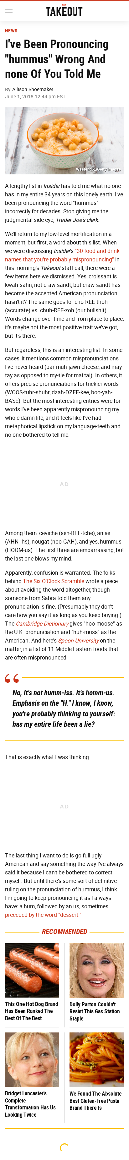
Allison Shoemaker (32, 89)
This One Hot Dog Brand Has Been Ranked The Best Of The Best (31, 1011)
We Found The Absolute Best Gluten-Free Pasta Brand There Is (95, 1100)
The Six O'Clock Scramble (53, 581)
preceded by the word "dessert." (43, 914)
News (11, 30)
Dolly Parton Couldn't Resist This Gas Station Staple (95, 1011)
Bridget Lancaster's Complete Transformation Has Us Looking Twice (30, 1104)
